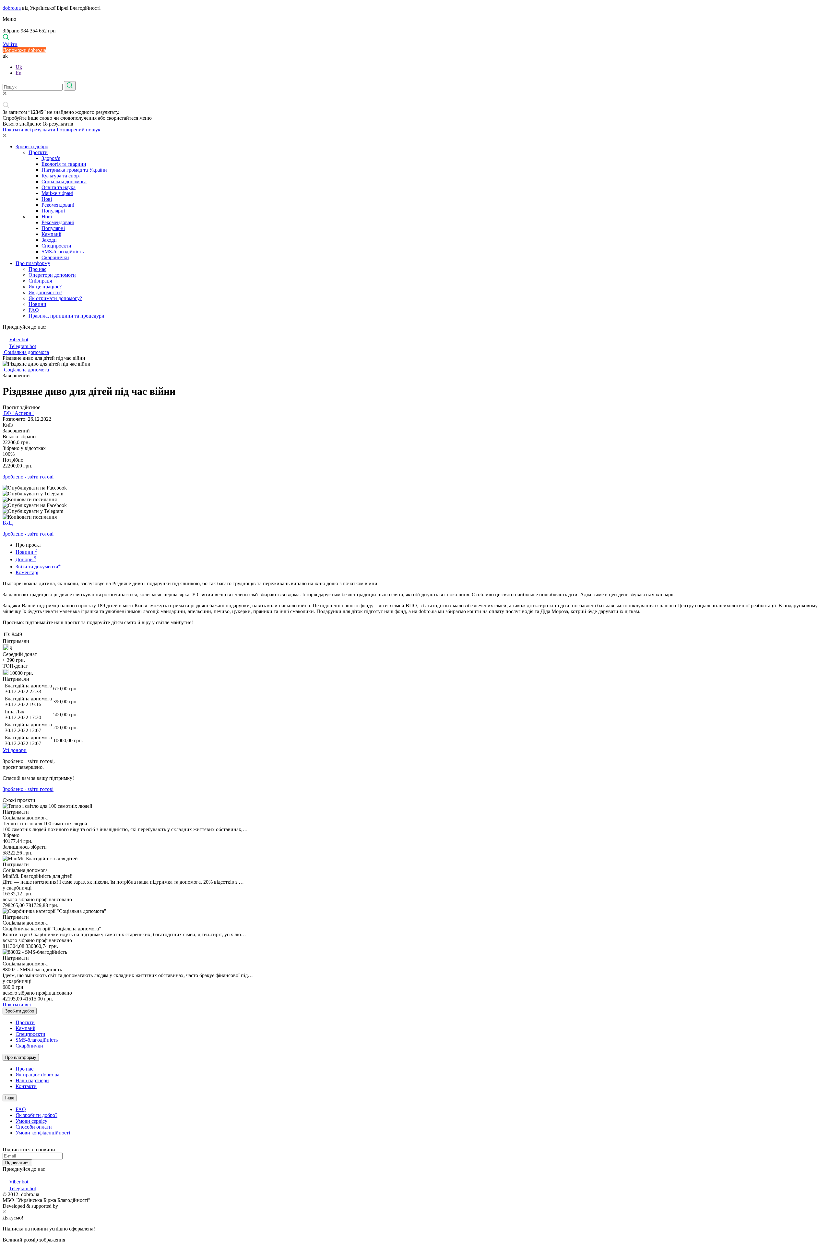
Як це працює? (45, 286)
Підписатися (17, 1162)
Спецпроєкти (56, 245)
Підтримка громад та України (74, 170)
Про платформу (33, 263)
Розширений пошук (79, 129)
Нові (47, 199)
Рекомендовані (58, 205)
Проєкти (38, 152)
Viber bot (18, 339)
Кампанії (51, 234)
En (18, 73)
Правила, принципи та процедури (66, 316)
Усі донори (15, 750)
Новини (37, 304)
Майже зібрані (57, 193)
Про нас (37, 269)
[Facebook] (3, 1175)
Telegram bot (22, 346)
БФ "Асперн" (18, 413)
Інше (9, 1098)
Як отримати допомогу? (55, 298)
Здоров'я (51, 158)
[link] (415, 488)
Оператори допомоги (52, 275)
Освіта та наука (59, 187)
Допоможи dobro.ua (24, 50)
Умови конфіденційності (43, 1132)
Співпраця (40, 281)
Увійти (10, 44)
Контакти (26, 1086)
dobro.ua (12, 8)
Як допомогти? (45, 292)
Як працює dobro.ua (37, 1074)
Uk (19, 67)
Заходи (49, 240)
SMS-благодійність (63, 251)
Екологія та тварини (64, 164)
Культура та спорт (61, 175)
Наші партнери (32, 1080)
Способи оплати (34, 1127)
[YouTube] (4, 1175)
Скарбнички (55, 257)
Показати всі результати (29, 129)
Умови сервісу (31, 1121)
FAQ (34, 310)
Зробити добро (32, 146)
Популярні (53, 210)
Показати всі (17, 1004)
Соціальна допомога (64, 181)
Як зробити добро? (36, 1115)
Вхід (8, 523)
